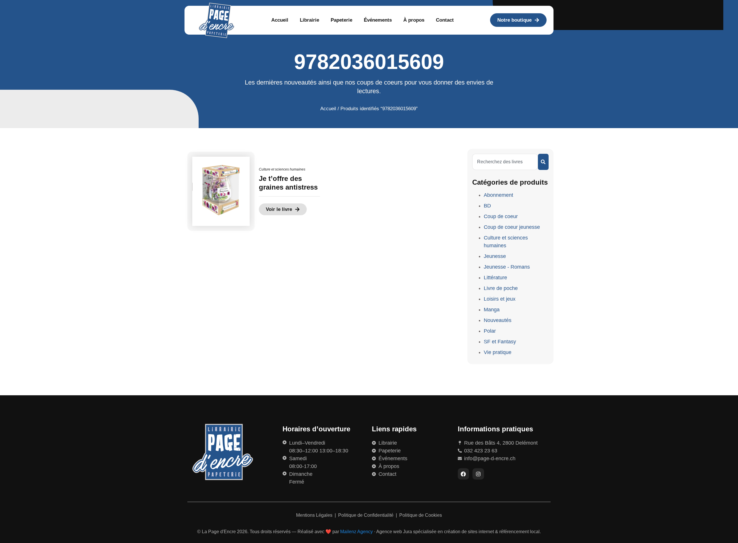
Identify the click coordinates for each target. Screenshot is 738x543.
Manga (492, 309)
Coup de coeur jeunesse (512, 227)
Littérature (495, 277)
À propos (413, 20)
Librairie (309, 20)
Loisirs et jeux (499, 299)
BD (487, 206)
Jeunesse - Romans (507, 267)
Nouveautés (497, 320)
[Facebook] (463, 474)
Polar (490, 331)
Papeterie (341, 20)
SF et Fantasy (500, 341)
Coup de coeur (501, 216)
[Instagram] (478, 474)
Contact (445, 20)
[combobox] (505, 162)
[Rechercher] (543, 162)
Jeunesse (495, 256)
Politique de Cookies (420, 515)
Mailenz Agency (356, 531)
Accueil (279, 20)
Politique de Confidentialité (366, 515)
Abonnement (498, 195)
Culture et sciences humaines (282, 169)
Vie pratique (497, 352)
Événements (378, 20)
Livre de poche (501, 288)
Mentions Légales (315, 515)
